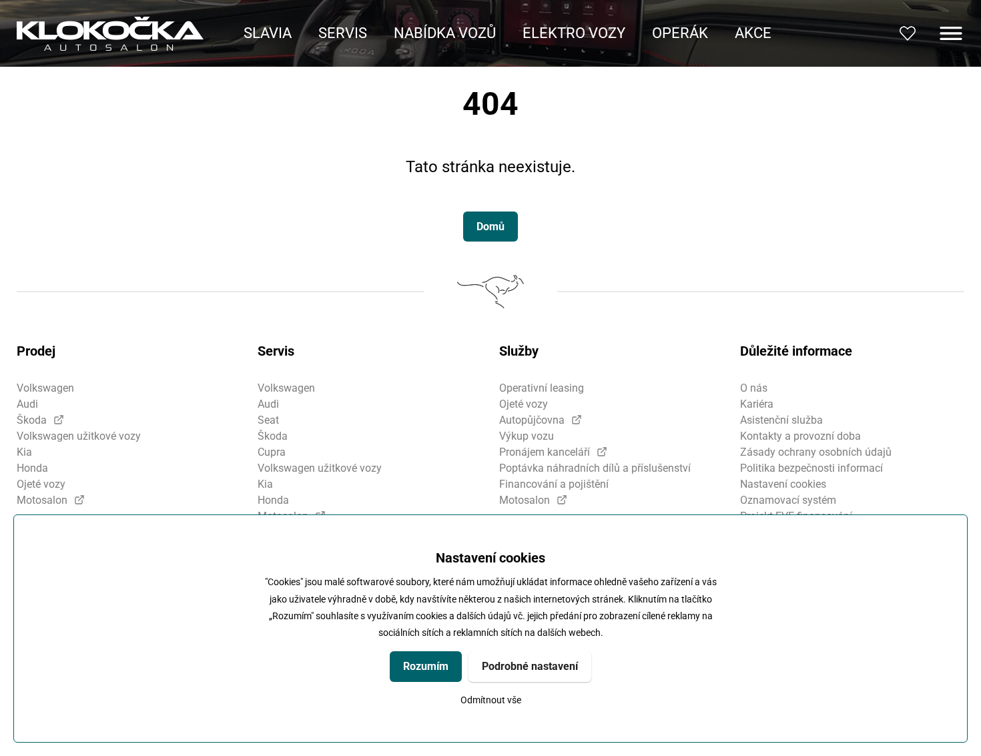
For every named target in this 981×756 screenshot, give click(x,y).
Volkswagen (45, 388)
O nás (753, 388)
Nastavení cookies (783, 484)
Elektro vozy (574, 33)
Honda (32, 468)
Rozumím (425, 666)
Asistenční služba (781, 420)
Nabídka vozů (445, 33)
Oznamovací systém (788, 500)
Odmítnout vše (490, 700)
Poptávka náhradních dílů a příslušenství (595, 468)
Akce (753, 33)
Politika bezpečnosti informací (811, 468)
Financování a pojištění (554, 484)
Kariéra (756, 404)
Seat (268, 420)
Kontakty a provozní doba (800, 436)
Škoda (32, 420)
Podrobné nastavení (530, 666)
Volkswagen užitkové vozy (79, 436)
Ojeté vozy (41, 484)
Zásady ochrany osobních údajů (816, 452)
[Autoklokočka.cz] (110, 34)
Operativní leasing (541, 388)
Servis (342, 33)
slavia (268, 33)
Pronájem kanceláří (544, 452)
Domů (490, 226)
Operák (680, 33)
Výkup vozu (526, 436)
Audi (27, 404)
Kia (24, 452)
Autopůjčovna (532, 420)
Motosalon (42, 500)
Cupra (272, 452)
